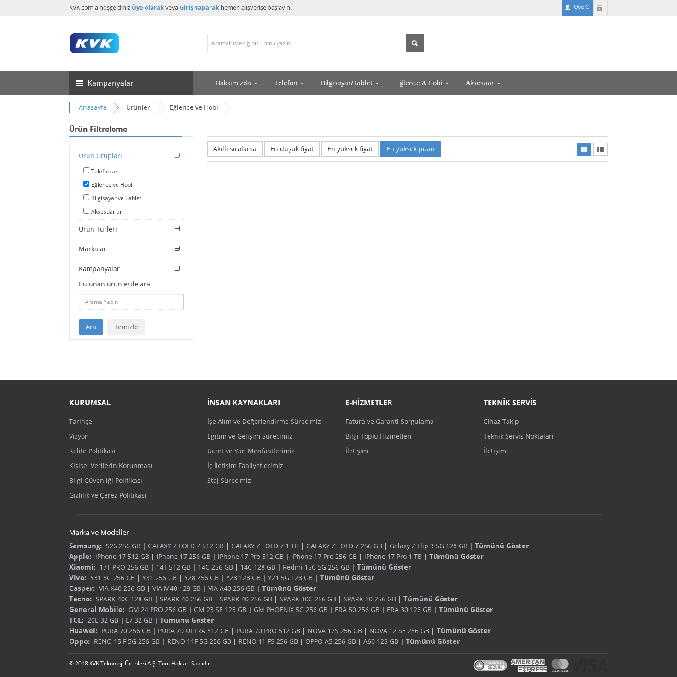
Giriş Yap (600, 8)
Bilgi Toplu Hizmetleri (378, 436)
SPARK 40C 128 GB (124, 598)
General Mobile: (96, 609)
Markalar (92, 248)
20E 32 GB (103, 620)
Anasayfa (93, 107)
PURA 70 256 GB (126, 630)
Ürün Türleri (98, 229)
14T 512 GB (173, 567)
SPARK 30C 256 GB (308, 598)
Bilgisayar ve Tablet (116, 198)
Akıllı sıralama (235, 148)
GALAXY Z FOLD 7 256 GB (344, 545)
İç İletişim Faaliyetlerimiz (245, 465)
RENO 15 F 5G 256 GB (127, 641)
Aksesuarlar (106, 211)
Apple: (80, 556)
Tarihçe (80, 421)
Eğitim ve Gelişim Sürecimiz (249, 436)
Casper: (82, 588)
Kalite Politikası (92, 450)
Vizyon (79, 436)
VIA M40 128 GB (176, 588)
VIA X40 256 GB (122, 588)
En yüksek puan (410, 148)
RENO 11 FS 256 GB (268, 641)
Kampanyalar (99, 268)
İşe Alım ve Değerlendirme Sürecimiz (264, 421)
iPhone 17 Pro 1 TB (393, 556)
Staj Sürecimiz (229, 480)
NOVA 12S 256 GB (335, 630)
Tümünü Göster (502, 545)
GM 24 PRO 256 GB (157, 609)
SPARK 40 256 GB (186, 598)
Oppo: (79, 641)
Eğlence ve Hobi (111, 185)
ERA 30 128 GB (409, 609)
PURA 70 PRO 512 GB (268, 630)
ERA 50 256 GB (357, 609)
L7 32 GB (139, 620)
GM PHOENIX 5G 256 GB (290, 609)
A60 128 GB (380, 641)
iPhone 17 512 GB (122, 556)
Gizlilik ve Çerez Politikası (107, 495)
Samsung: (85, 545)
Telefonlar (104, 171)
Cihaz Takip (501, 421)
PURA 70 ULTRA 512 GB (193, 630)
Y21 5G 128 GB (290, 577)
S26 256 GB (123, 545)
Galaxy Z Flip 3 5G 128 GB (428, 545)
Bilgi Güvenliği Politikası (105, 480)
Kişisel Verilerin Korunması (110, 465)
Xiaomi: (82, 566)
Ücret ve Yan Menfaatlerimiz (251, 450)
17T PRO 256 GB (124, 567)
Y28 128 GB (243, 577)
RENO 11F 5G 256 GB (199, 641)
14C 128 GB (257, 567)
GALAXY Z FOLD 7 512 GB (186, 545)
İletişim (356, 450)
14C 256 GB (215, 567)
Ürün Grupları (100, 155)
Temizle (126, 326)
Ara (91, 326)
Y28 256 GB (201, 577)
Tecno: (80, 598)
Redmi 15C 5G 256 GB (316, 567)
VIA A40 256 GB (231, 588)
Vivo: (77, 577)
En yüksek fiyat (350, 148)
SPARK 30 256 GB (370, 598)
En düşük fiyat (292, 148)
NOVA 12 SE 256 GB (399, 630)
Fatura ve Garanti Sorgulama (389, 421)
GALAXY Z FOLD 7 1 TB (265, 545)
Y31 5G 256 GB (112, 577)
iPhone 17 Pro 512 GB (251, 556)
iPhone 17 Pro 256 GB (324, 556)
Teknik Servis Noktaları (519, 436)
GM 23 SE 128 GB (220, 609)
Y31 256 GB (159, 577)
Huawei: (83, 630)
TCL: (76, 619)
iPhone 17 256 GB (183, 556)
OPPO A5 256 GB (330, 641)
